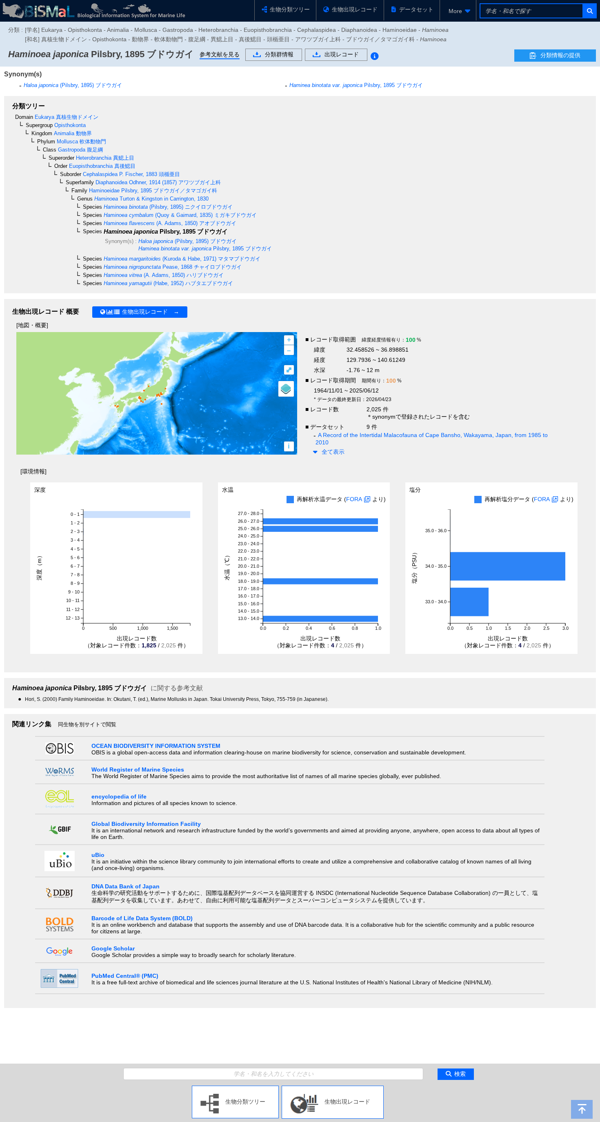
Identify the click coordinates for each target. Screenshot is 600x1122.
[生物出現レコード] (333, 1089)
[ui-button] (589, 11)
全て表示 (333, 451)
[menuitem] (458, 11)
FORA (354, 499)
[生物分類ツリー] (235, 1089)
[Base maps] (286, 389)
